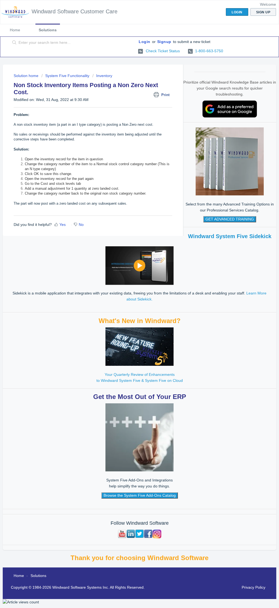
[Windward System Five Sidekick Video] (139, 265)
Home (15, 30)
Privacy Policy (253, 587)
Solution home (27, 75)
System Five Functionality (67, 75)
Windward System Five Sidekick (229, 236)
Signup (164, 41)
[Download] (129, 238)
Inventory (104, 75)
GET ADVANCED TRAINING (229, 219)
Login (144, 41)
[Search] (14, 42)
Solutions (48, 30)
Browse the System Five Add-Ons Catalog (140, 495)
